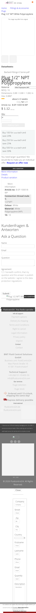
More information (23, 607)
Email (3, 250)
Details (4, 174)
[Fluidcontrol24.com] (16, 437)
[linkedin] (19, 441)
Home (4, 8)
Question (5, 257)
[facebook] (11, 441)
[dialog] (18, 550)
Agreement (6, 269)
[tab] (18, 171)
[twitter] (15, 441)
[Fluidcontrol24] (9, 2)
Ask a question (18, 168)
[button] (4, 59)
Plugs (3, 11)
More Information (9, 171)
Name (4, 242)
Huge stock (19, 388)
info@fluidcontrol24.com (19, 378)
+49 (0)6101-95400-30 (18, 375)
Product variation (9, 177)
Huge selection (19, 384)
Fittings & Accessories (19, 8)
